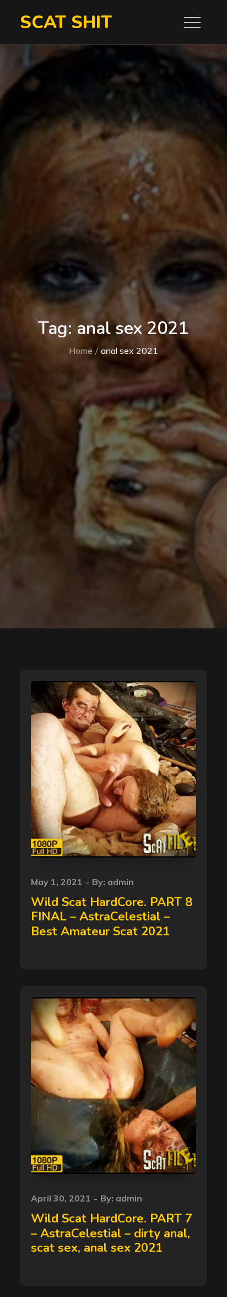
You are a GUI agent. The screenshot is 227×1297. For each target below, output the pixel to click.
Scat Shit (66, 22)
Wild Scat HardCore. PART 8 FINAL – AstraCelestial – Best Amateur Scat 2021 (111, 917)
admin (120, 881)
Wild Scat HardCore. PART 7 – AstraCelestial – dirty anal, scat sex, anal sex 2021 (111, 1233)
